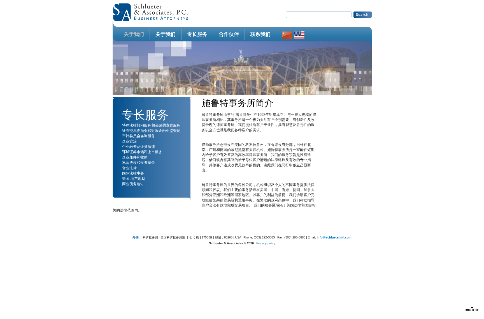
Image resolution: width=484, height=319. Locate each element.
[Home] (151, 19)
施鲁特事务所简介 (237, 103)
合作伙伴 (229, 34)
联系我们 (260, 34)
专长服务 (197, 34)
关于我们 (134, 34)
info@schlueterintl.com (334, 237)
